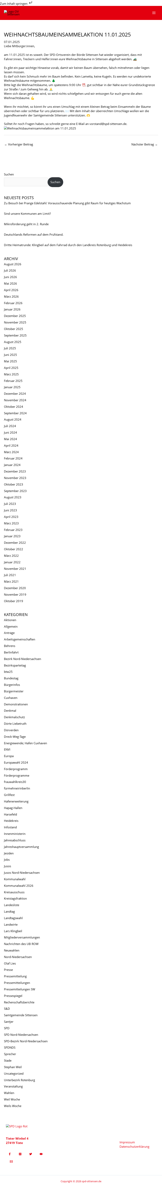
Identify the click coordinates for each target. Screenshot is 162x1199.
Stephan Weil (13, 1067)
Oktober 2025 (13, 329)
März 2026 (11, 296)
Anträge (9, 633)
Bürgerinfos (12, 685)
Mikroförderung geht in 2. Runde (26, 224)
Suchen (9, 174)
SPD (6, 1028)
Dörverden (11, 730)
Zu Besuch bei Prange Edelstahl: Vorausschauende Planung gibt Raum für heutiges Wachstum (67, 203)
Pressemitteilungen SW (19, 989)
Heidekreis (11, 821)
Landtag (9, 911)
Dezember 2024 (15, 394)
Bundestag (11, 678)
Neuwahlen (11, 950)
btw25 (8, 672)
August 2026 (12, 264)
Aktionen (10, 620)
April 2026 (11, 290)
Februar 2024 (13, 458)
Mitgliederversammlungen (22, 937)
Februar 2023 (13, 530)
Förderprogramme (16, 775)
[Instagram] (20, 1154)
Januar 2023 (12, 536)
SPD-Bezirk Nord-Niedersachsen (26, 1041)
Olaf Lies (10, 963)
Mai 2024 (10, 439)
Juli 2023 (10, 504)
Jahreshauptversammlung (21, 847)
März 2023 (11, 523)
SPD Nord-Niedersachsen (21, 1035)
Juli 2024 (10, 426)
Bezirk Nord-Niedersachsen (22, 659)
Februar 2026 (13, 303)
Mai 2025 (10, 361)
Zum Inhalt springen (14, 4)
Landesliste (11, 905)
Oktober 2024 (13, 407)
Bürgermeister (14, 691)
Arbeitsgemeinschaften (19, 639)
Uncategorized (14, 1073)
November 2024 (15, 400)
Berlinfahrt (11, 652)
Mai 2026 (10, 283)
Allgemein (11, 626)
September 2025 (15, 335)
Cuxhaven (10, 698)
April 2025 (11, 368)
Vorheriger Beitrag (18, 144)
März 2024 (11, 452)
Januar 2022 (12, 562)
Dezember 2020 (15, 588)
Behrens (9, 646)
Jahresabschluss (14, 840)
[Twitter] (30, 1154)
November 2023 (15, 478)
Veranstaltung (13, 1086)
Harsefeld (10, 814)
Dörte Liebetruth (15, 724)
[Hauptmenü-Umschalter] (154, 13)
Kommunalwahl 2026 (18, 886)
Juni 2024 (10, 432)
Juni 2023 (10, 510)
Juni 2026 (10, 277)
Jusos (7, 866)
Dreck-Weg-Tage (15, 737)
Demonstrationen (16, 704)
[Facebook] (9, 1154)
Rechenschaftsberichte (19, 1002)
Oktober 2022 (13, 549)
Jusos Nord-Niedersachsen (22, 873)
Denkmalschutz (14, 717)
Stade (7, 1060)
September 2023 (15, 491)
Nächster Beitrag (144, 144)
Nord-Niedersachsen (18, 957)
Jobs (7, 860)
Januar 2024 (12, 465)
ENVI (7, 749)
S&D (7, 1009)
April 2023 (11, 517)
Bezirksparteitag (15, 665)
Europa (9, 756)
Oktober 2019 (13, 601)
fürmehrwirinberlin (17, 788)
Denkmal (10, 710)
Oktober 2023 (13, 484)
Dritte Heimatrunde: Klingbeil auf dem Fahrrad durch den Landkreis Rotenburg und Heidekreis (68, 245)
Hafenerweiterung (16, 801)
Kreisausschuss (14, 892)
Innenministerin (14, 834)
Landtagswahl (13, 918)
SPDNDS (9, 1047)
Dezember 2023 (15, 471)
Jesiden (9, 853)
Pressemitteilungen (17, 983)
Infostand (10, 827)
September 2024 (15, 413)
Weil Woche (12, 1099)
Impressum (127, 1142)
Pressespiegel (13, 996)
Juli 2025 (10, 348)
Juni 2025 (10, 355)
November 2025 (15, 322)
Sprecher (10, 1054)
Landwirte (11, 924)
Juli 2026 (10, 270)
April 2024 (11, 445)
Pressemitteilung (15, 976)
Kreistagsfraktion (15, 898)
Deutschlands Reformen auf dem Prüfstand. (33, 234)
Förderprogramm (16, 769)
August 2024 (12, 419)
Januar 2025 (12, 387)
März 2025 (11, 374)
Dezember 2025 (15, 316)
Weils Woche (12, 1106)
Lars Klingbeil (13, 931)
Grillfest (9, 795)
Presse (8, 970)
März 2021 (11, 581)
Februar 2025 (13, 381)
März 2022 (11, 556)
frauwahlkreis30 (15, 782)
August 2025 (12, 342)
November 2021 (15, 569)
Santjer (8, 1022)
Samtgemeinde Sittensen (21, 1015)
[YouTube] (41, 1154)
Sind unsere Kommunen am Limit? (27, 214)
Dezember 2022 (15, 543)
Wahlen (9, 1093)
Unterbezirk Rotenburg (19, 1080)
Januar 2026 (12, 309)
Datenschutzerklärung (134, 1146)
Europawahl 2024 (16, 762)
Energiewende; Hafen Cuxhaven (25, 743)
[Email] (11, 1161)
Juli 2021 (10, 575)
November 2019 (15, 594)
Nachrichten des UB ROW (21, 944)
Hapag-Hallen (13, 808)
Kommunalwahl (14, 879)
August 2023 (12, 497)
